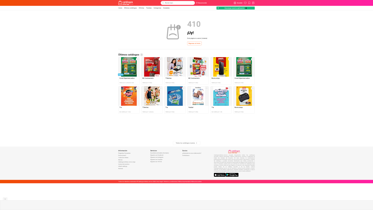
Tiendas (149, 8)
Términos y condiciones (170, 181)
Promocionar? (122, 155)
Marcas (120, 160)
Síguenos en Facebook (156, 155)
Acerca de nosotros (123, 164)
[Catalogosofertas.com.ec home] (125, 2)
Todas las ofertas (123, 157)
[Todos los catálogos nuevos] (141, 54)
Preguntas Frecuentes (124, 153)
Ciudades (166, 8)
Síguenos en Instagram (156, 157)
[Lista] (253, 2)
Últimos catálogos (130, 8)
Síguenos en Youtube (156, 159)
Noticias (120, 168)
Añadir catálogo (122, 166)
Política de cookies (196, 181)
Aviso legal (159, 181)
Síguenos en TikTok (156, 161)
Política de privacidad (184, 181)
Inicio (120, 8)
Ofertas (141, 8)
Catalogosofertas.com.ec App (126, 162)
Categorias (157, 8)
